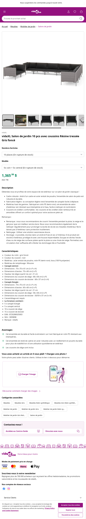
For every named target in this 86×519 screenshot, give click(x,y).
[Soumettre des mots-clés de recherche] (81, 18)
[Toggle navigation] (4, 11)
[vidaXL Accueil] (36, 11)
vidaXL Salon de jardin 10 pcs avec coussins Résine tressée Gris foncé (40, 138)
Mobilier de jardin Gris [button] (30, 409)
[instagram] (9, 489)
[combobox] (43, 18)
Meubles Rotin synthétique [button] (39, 403)
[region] (42, 510)
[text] (9, 176)
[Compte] (68, 12)
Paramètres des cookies (70, 515)
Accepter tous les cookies (70, 505)
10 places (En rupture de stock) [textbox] (18, 154)
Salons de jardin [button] (36, 415)
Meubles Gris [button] (20, 403)
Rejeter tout (70, 510)
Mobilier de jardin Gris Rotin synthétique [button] (15, 415)
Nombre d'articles (10, 148)
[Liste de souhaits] (75, 12)
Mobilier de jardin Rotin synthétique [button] (55, 409)
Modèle (5, 161)
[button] (43, 498)
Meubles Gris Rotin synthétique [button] (66, 403)
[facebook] (4, 489)
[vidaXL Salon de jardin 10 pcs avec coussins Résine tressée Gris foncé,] (43, 73)
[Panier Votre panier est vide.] (81, 12)
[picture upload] (57, 374)
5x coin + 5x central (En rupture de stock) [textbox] (23, 167)
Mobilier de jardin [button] (10, 409)
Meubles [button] (6, 403)
